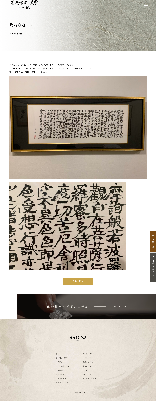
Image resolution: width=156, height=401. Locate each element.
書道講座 (59, 370)
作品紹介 (59, 362)
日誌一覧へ (78, 281)
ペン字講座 (60, 374)
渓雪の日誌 (86, 366)
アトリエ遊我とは (63, 366)
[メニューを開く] (146, 5)
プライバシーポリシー (91, 378)
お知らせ (86, 370)
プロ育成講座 (61, 378)
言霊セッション (62, 382)
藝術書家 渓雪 (61, 358)
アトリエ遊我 (87, 354)
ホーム (58, 354)
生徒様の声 (86, 358)
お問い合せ (86, 374)
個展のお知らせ (88, 362)
